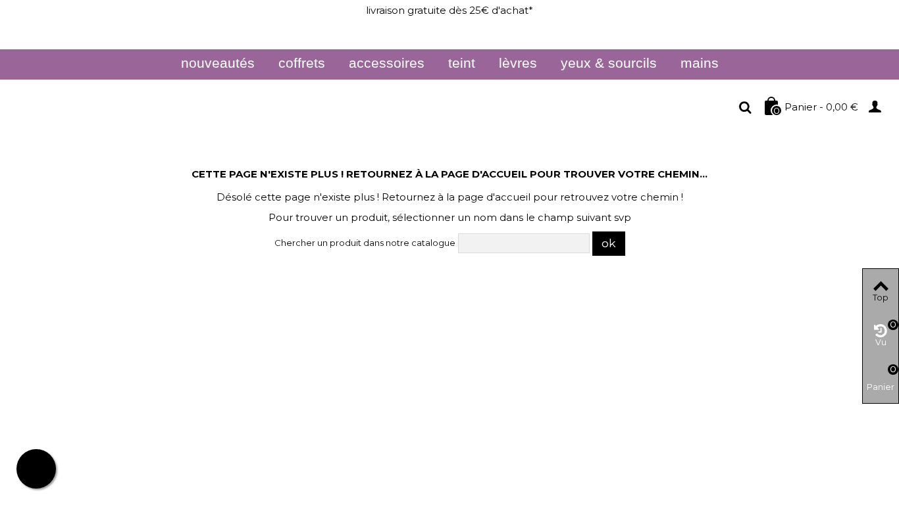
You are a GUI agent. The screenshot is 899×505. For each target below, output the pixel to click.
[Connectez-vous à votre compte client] (879, 106)
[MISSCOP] (135, 107)
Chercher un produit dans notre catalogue (364, 242)
